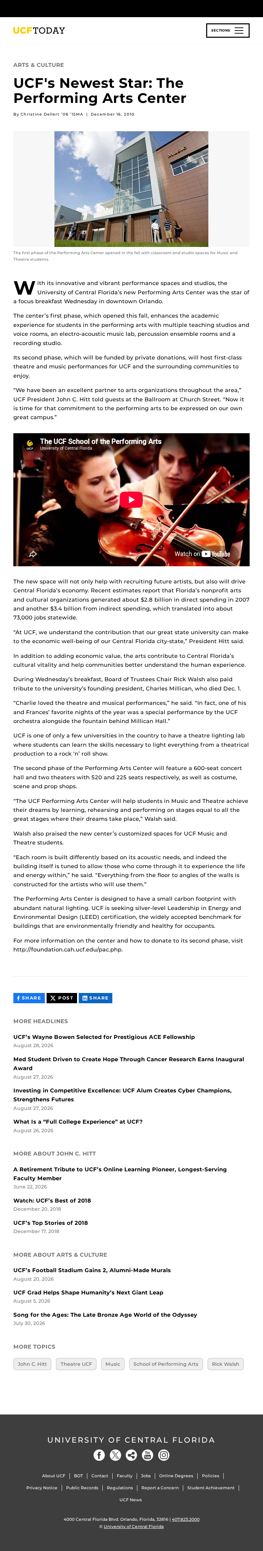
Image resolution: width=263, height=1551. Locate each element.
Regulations (120, 1487)
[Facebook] (99, 1455)
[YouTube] (147, 1455)
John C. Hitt (32, 1364)
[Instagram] (164, 1455)
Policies (210, 1475)
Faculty (125, 1475)
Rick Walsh (225, 1364)
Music (112, 1364)
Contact (99, 1475)
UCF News (131, 1499)
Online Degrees (176, 1475)
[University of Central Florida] (59, 8)
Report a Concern (160, 1487)
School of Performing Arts (166, 1364)
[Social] (131, 1455)
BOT (78, 1475)
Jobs (146, 1475)
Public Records (82, 1487)
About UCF (53, 1475)
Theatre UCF (76, 1364)
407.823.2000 (186, 1519)
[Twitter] (115, 1455)
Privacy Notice (42, 1487)
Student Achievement (211, 1487)
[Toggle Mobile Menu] (248, 8)
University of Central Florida (131, 1440)
